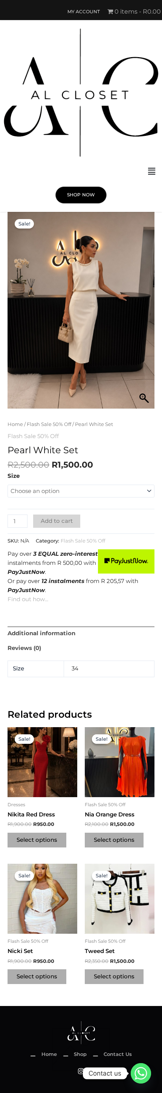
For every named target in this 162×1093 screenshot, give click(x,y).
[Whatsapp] (141, 1073)
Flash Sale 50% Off (49, 424)
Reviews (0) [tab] (24, 648)
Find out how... (28, 599)
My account (83, 11)
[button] (151, 171)
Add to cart (57, 521)
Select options (37, 839)
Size (14, 476)
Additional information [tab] (41, 633)
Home (15, 424)
